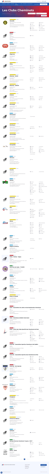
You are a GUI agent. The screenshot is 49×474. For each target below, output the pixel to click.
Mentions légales (27, 464)
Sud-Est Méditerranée (12, 19)
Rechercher (44, 15)
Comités (8, 3)
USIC (21, 3)
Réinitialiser (38, 15)
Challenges (12, 3)
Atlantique (11, 42)
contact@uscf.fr (42, 466)
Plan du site (26, 468)
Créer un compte (44, 4)
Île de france (11, 32)
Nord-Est (11, 265)
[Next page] (29, 459)
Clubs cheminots (16, 4)
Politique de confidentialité (27, 466)
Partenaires (24, 3)
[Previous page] (20, 459)
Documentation (29, 3)
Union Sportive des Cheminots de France (8, 1)
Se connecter (37, 4)
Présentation (4, 3)
